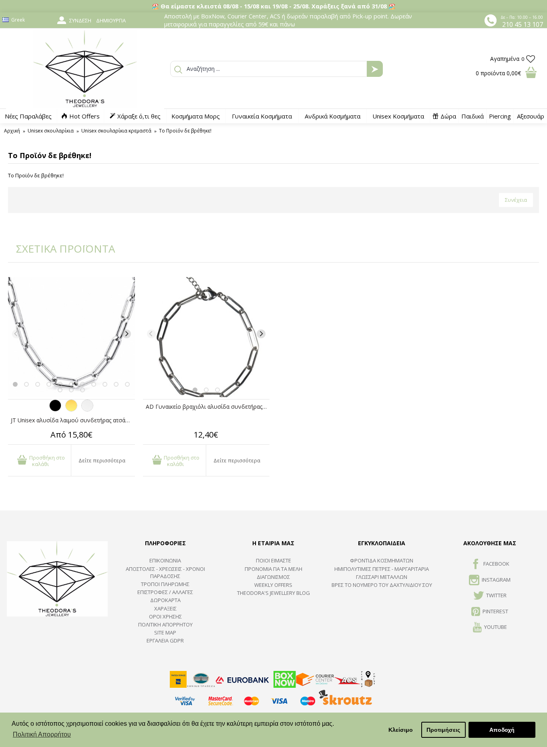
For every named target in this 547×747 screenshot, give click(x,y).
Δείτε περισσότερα (101, 460)
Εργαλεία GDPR (165, 640)
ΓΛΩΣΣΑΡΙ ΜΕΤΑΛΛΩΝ (381, 576)
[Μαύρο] (55, 409)
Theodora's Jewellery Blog (273, 592)
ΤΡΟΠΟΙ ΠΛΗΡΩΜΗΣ (165, 584)
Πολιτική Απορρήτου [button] (42, 734)
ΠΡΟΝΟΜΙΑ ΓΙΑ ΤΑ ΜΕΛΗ (273, 568)
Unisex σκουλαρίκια (51, 130)
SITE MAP (165, 632)
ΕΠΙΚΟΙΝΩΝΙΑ (165, 560)
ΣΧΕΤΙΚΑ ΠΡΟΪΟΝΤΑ (60, 248)
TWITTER (496, 595)
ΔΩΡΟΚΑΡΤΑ (165, 600)
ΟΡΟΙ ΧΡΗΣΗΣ (165, 616)
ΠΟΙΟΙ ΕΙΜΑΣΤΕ (273, 560)
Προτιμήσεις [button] (443, 730)
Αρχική (12, 130)
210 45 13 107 (522, 24)
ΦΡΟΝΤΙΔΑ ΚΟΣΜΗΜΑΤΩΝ (381, 560)
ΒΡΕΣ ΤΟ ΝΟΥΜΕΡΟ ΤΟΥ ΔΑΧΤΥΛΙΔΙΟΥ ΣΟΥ (382, 584)
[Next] (126, 333)
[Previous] (16, 333)
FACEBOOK (496, 564)
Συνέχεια (516, 199)
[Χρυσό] (71, 409)
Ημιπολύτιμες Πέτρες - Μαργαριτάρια (381, 568)
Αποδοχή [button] (502, 730)
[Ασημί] (87, 409)
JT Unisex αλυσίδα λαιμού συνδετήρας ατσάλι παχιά (73, 420)
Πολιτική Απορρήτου (165, 624)
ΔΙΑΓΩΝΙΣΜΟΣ (273, 576)
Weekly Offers (273, 584)
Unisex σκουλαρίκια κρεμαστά (116, 130)
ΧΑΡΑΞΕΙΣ (165, 608)
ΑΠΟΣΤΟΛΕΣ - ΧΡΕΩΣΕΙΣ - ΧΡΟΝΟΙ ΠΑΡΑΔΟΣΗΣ (165, 572)
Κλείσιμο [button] (400, 730)
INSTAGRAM (496, 579)
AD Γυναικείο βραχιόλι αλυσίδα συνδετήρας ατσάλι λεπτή (208, 406)
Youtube (495, 627)
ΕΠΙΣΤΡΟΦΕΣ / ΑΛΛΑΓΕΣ (165, 592)
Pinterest (495, 611)
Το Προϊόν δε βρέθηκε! (185, 130)
